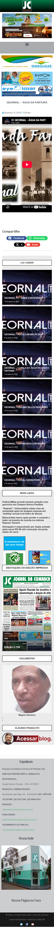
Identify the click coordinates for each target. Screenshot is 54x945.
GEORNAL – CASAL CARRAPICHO (22, 480)
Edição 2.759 (12, 647)
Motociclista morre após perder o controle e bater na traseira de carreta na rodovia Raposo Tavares (26, 520)
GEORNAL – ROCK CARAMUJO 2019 (23, 334)
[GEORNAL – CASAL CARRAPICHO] (27, 469)
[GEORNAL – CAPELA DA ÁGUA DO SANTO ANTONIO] (27, 360)
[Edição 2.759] (27, 613)
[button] (27, 44)
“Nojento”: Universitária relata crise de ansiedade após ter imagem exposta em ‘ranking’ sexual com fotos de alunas (24, 511)
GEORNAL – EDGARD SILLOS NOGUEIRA (26, 407)
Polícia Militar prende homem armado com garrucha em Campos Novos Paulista (25, 503)
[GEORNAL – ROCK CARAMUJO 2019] (27, 323)
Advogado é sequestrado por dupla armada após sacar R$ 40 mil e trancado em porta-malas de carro (26, 529)
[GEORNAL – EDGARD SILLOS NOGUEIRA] (27, 396)
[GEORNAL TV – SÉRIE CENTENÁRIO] (27, 287)
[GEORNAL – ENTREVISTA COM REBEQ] (27, 433)
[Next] (49, 264)
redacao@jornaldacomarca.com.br (17, 809)
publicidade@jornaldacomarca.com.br (19, 820)
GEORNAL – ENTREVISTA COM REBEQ (24, 443)
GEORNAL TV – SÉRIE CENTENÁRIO (23, 298)
